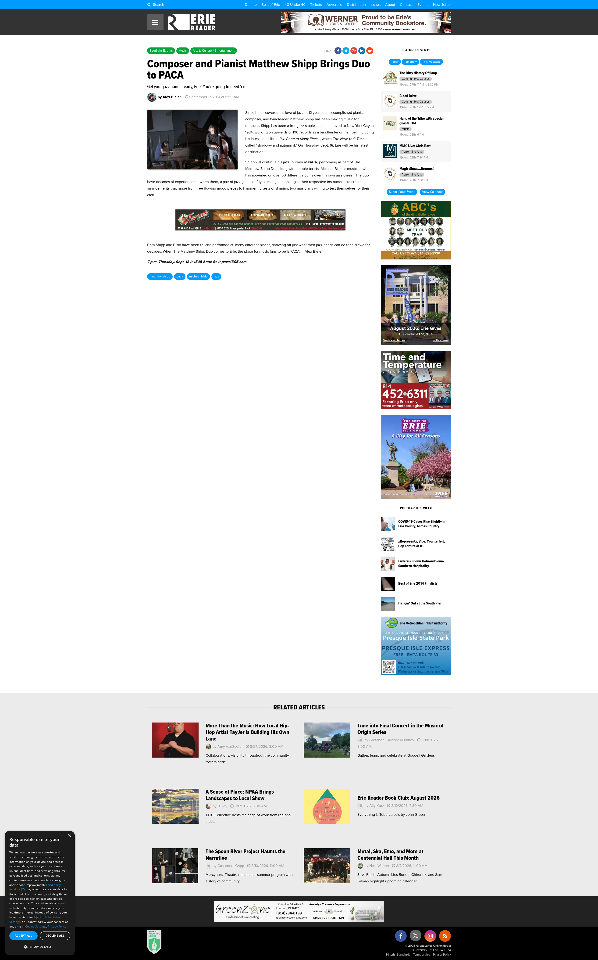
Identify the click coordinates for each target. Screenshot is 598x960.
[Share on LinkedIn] (361, 51)
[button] (39, 947)
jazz (216, 276)
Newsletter (442, 5)
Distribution (356, 5)
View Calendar (432, 192)
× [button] (69, 836)
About (390, 5)
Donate (251, 5)
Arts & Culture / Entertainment (214, 50)
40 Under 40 (295, 5)
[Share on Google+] (353, 51)
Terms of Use (421, 954)
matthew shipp (160, 276)
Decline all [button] (55, 936)
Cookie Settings (35, 926)
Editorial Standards (398, 954)
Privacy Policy (442, 954)
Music (183, 50)
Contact (406, 5)
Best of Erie (270, 5)
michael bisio (198, 276)
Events (422, 5)
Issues (375, 5)
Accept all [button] (23, 936)
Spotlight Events (161, 50)
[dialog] (40, 893)
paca (179, 276)
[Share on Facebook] (338, 51)
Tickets (316, 5)
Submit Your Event (402, 192)
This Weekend (431, 62)
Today (395, 62)
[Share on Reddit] (369, 51)
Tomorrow (410, 62)
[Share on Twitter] (345, 51)
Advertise (334, 5)
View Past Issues (394, 340)
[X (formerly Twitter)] (415, 937)
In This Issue (440, 340)
